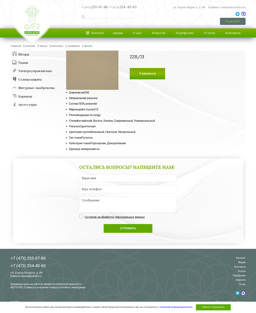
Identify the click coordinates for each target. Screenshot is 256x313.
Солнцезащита (30, 79)
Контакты (233, 33)
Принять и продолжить (213, 307)
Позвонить (232, 21)
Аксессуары (27, 105)
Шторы (23, 54)
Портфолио (185, 33)
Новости (158, 33)
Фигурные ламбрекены (36, 88)
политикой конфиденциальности (176, 307)
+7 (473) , (94, 7)
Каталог (241, 258)
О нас (137, 33)
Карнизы (25, 96)
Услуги (209, 33)
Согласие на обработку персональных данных (115, 217)
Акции (118, 33)
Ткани (23, 63)
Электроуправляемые (35, 71)
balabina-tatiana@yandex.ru (227, 7)
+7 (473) (123, 7)
